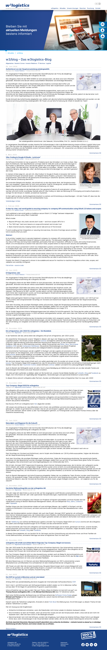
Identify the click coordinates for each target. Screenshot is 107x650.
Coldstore (79, 501)
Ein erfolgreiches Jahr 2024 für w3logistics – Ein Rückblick (28, 331)
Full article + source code (15, 265)
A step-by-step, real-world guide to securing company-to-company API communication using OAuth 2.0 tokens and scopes (53, 209)
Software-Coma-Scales (63, 595)
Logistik (48, 63)
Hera (67, 344)
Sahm (73, 501)
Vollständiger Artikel (13, 201)
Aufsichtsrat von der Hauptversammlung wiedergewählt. (28, 69)
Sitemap (63, 645)
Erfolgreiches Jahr (13, 273)
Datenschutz (64, 644)
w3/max (43, 341)
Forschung (90, 8)
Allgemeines (10, 63)
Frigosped (13, 503)
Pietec (62, 344)
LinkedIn (81, 373)
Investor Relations (31, 63)
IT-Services (41, 63)
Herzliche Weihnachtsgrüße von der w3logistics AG (26, 488)
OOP (74, 582)
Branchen (83, 8)
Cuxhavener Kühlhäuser (30, 346)
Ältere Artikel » (11, 629)
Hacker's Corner (19, 63)
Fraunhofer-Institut (29, 365)
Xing (86, 373)
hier (35, 404)
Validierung (15, 522)
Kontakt (97, 8)
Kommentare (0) (95, 153)
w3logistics (54, 8)
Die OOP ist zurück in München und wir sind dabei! (25, 577)
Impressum (64, 642)
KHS (14, 346)
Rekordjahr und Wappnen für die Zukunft (21, 423)
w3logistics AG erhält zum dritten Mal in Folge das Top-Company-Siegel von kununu (38, 543)
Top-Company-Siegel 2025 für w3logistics (22, 386)
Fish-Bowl (52, 602)
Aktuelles (63, 8)
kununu (8, 363)
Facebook (94, 373)
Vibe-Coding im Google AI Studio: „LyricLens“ (23, 157)
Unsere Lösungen (72, 8)
